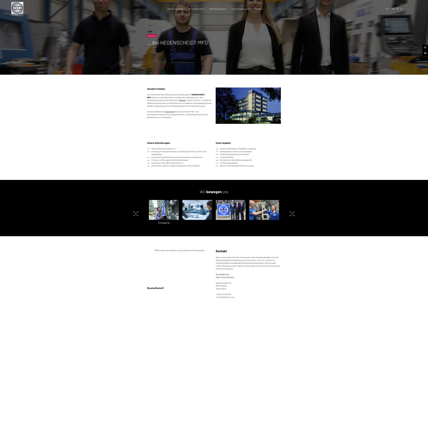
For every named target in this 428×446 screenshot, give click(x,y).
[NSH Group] (164, 210)
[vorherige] (136, 214)
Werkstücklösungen (217, 9)
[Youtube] (425, 47)
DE (387, 9)
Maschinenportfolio (175, 9)
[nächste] (292, 214)
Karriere (258, 9)
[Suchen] (415, 10)
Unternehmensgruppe (240, 9)
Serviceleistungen (196, 9)
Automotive (169, 111)
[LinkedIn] (425, 52)
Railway (182, 100)
